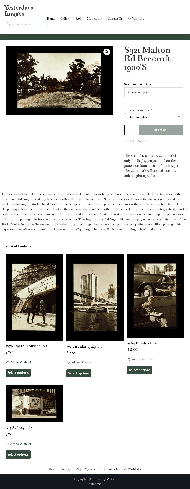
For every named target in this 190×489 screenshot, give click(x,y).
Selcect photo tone (138, 110)
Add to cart (161, 130)
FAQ (79, 18)
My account (94, 18)
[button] (106, 52)
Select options (18, 372)
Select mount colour (138, 84)
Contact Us (115, 18)
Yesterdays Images (19, 10)
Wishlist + (139, 18)
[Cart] (143, 8)
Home (51, 18)
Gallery (65, 18)
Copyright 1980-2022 (86, 479)
